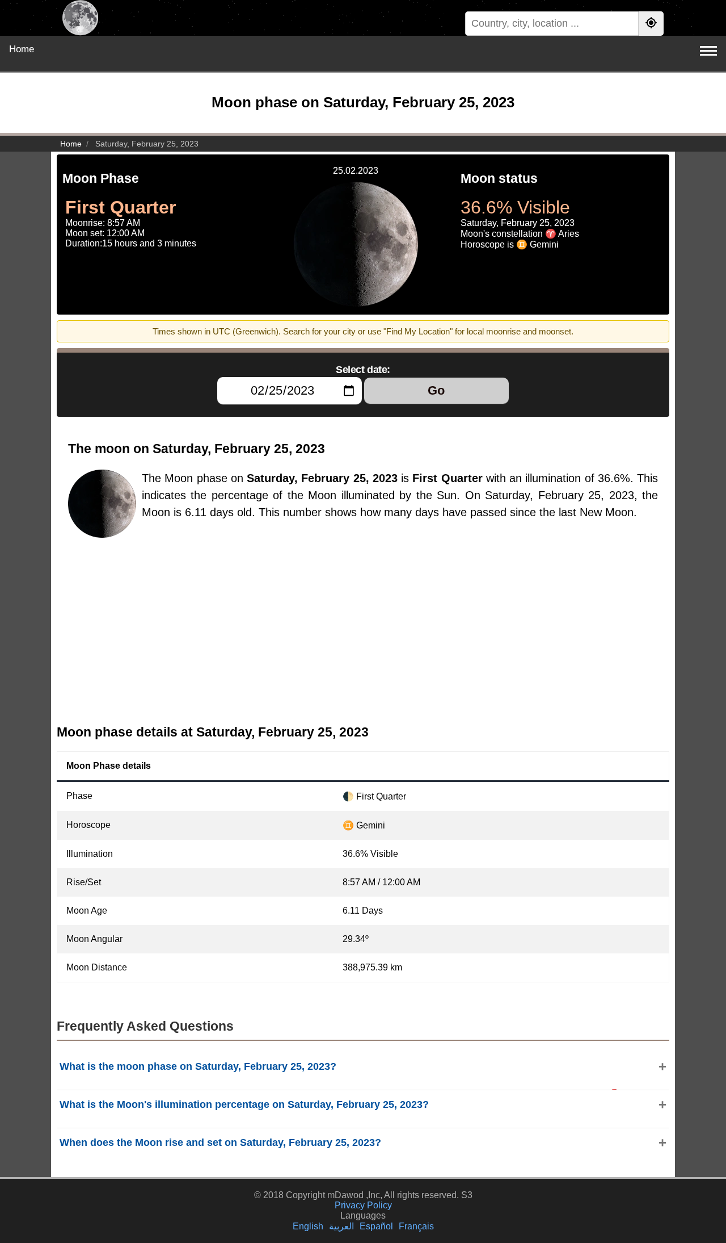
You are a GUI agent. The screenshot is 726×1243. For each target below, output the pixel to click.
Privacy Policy (363, 1205)
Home (21, 49)
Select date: (363, 369)
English (308, 1226)
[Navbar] (708, 51)
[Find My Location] (651, 23)
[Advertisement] (363, 634)
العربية (341, 1226)
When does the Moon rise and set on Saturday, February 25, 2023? (220, 1142)
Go (436, 390)
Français (416, 1226)
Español (376, 1226)
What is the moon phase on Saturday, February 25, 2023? (198, 1066)
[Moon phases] (80, 18)
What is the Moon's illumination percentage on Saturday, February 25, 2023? (244, 1104)
